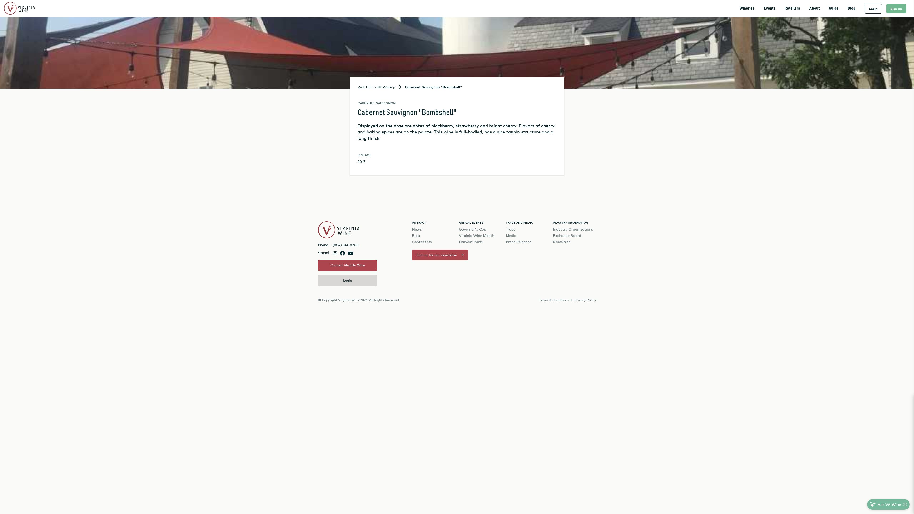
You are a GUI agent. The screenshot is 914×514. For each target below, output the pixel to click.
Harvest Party (471, 242)
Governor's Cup (472, 229)
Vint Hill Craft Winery (376, 87)
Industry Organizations (573, 229)
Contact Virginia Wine (347, 265)
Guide (834, 8)
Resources (562, 242)
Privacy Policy (585, 300)
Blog (851, 8)
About (814, 8)
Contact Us (422, 242)
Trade (510, 229)
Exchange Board (567, 235)
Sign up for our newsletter (437, 255)
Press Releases (518, 242)
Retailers (792, 8)
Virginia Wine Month (476, 235)
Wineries (747, 8)
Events (769, 8)
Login (873, 8)
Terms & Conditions (554, 300)
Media (511, 235)
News (417, 229)
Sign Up (896, 8)
